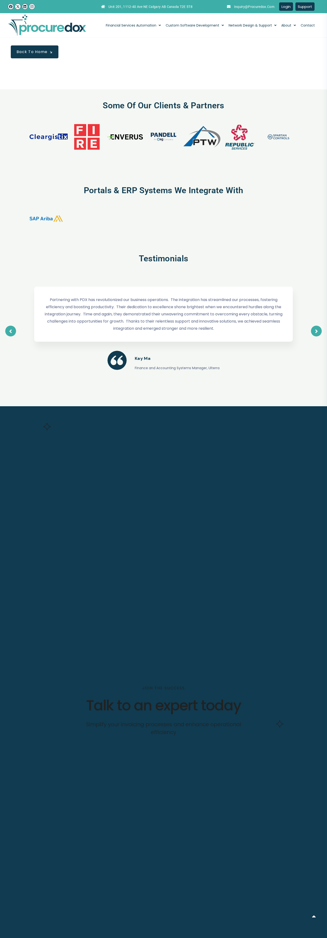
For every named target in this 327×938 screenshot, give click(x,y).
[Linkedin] (25, 6)
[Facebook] (11, 6)
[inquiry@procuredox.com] (229, 6)
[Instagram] (32, 6)
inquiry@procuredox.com (254, 7)
